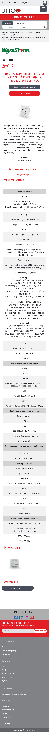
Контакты (6, 723)
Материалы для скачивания (14, 694)
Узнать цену (24, 94)
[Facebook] (4, 66)
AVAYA (4, 681)
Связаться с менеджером (44, 2)
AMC (4, 670)
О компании (8, 642)
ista (26, 617)
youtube (32, 617)
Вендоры (6, 661)
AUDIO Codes (7, 677)
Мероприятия (8, 717)
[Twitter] (12, 66)
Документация (23, 175)
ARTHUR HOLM (8, 674)
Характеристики (16, 169)
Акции (4, 713)
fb (16, 617)
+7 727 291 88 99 (9, 2)
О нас (4, 647)
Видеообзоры (8, 710)
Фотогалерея (32, 169)
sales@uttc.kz (25, 2)
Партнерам (7, 689)
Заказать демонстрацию (24, 87)
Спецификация (17, 588)
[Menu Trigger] (43, 9)
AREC (4, 666)
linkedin (21, 617)
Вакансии (6, 654)
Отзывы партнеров (10, 651)
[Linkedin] (8, 66)
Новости (6, 701)
